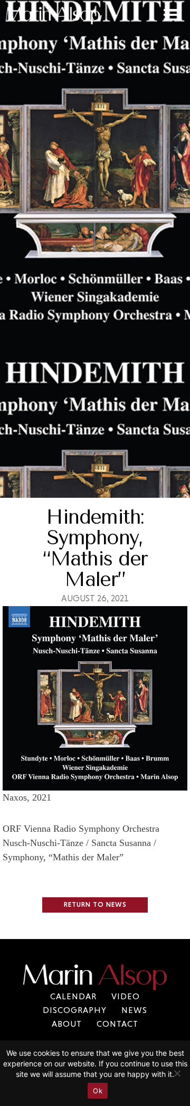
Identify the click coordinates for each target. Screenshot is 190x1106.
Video (125, 996)
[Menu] (175, 13)
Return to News (95, 904)
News (134, 1010)
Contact (117, 1024)
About (67, 1024)
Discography (75, 1010)
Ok (97, 1090)
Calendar (73, 996)
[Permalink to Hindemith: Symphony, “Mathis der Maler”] (95, 782)
